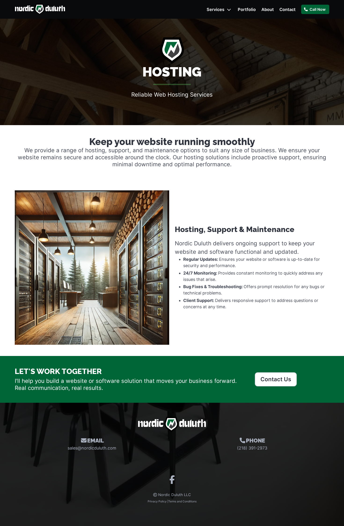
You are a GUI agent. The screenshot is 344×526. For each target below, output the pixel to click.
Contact (287, 9)
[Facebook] (172, 481)
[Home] (40, 9)
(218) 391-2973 (252, 448)
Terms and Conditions (182, 501)
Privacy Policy (157, 501)
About (267, 9)
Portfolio (247, 9)
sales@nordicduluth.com (92, 448)
